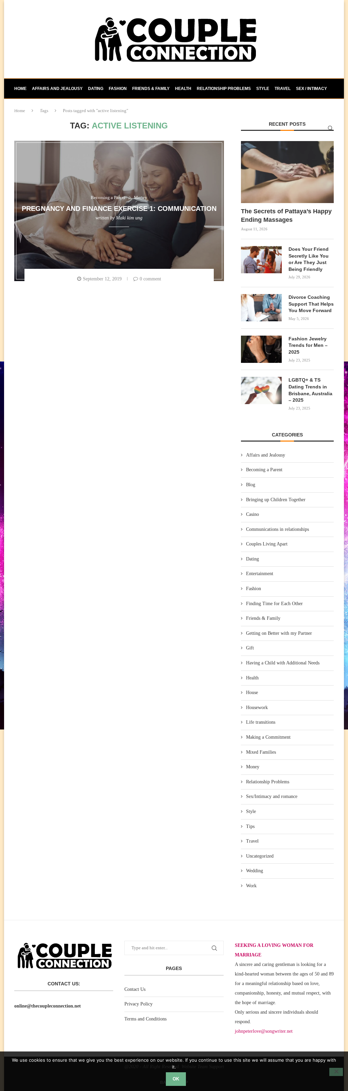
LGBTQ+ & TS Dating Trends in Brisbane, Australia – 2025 (310, 390)
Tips (250, 826)
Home (20, 88)
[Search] (330, 128)
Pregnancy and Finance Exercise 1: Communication (119, 208)
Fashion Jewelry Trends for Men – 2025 (308, 345)
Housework (257, 707)
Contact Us (134, 989)
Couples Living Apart (267, 544)
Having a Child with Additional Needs (282, 662)
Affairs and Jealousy (57, 88)
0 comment (150, 278)
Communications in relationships (277, 529)
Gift (250, 647)
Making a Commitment (268, 737)
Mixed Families (261, 752)
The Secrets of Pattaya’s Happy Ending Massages (286, 215)
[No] (336, 1072)
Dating (95, 88)
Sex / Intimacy (311, 88)
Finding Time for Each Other (274, 603)
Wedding (254, 870)
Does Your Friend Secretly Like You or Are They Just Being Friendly (309, 259)
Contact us (27, 108)
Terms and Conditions (145, 1018)
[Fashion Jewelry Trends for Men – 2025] (261, 349)
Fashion (118, 88)
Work (251, 885)
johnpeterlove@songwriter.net (264, 1031)
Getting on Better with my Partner (279, 633)
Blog (250, 484)
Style (262, 88)
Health (183, 88)
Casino (252, 514)
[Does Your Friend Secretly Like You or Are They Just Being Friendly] (261, 259)
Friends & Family (151, 88)
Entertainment (259, 573)
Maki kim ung (129, 217)
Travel (283, 88)
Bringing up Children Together (276, 499)
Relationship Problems (224, 88)
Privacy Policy (138, 1004)
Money (252, 766)
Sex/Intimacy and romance (271, 796)
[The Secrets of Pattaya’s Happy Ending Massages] (287, 172)
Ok (176, 1078)
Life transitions (260, 722)
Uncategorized (260, 856)
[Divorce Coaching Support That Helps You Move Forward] (261, 307)
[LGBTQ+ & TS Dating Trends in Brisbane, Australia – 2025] (261, 390)
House (252, 692)
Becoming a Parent (264, 469)
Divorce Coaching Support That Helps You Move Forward (311, 303)
